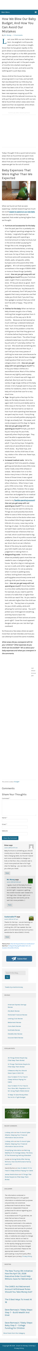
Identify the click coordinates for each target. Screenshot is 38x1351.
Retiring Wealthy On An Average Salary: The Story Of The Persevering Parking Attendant (18, 1152)
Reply (7, 873)
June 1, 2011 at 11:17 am (11, 848)
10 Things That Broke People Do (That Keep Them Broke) (18, 1176)
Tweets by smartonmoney (14, 987)
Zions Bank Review (14, 1026)
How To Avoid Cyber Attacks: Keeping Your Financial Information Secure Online (17, 1135)
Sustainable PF (10, 917)
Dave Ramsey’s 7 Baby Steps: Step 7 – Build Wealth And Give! (19, 1312)
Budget (16, 782)
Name (4, 818)
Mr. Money (11, 879)
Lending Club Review (15, 1019)
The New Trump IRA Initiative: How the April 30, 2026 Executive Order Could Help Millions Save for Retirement (19, 1275)
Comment (6, 798)
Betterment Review (14, 1022)
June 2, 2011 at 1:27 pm (11, 919)
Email (4, 824)
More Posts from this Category (14, 1333)
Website (5, 831)
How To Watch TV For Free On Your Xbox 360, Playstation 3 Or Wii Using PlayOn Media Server (19, 1088)
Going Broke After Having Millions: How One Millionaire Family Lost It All (18, 1161)
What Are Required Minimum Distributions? (22, 944)
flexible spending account (24, 500)
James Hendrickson (12, 1174)
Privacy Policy (27, 1256)
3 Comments (18, 35)
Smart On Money (19, 5)
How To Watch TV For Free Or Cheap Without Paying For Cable (18, 1079)
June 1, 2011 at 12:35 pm (14, 882)
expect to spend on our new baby (22, 212)
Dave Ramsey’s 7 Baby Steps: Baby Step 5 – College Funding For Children (19, 1325)
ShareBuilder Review (15, 1034)
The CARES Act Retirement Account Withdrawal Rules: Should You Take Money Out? (18, 1289)
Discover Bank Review (15, 1038)
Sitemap (32, 1346)
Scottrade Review (14, 1030)
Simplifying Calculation (13, 1150)
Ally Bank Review (14, 1011)
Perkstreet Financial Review (17, 1015)
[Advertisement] (19, 132)
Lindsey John (9, 1132)
